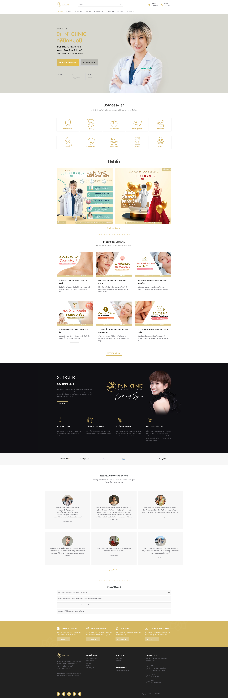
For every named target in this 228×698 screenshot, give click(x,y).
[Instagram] (63, 694)
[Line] (69, 694)
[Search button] (121, 4)
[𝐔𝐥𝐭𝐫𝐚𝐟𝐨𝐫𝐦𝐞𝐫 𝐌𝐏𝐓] (143, 196)
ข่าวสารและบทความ (99, 12)
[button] (114, 592)
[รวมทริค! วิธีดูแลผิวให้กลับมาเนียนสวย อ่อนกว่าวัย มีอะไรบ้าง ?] (153, 313)
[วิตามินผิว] (160, 142)
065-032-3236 (167, 5)
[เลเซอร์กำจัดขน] (114, 142)
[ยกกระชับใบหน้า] (68, 124)
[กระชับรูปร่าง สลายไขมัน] (160, 124)
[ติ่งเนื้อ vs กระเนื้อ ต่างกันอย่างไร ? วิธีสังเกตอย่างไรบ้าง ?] (75, 313)
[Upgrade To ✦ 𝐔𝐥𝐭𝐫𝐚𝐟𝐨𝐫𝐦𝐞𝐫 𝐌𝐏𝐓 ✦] (85, 196)
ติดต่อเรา (111, 12)
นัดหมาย (154, 3)
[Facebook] (58, 694)
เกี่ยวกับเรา (120, 12)
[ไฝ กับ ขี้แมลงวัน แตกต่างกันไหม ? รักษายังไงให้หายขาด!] (114, 264)
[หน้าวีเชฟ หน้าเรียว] (91, 142)
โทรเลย (166, 3)
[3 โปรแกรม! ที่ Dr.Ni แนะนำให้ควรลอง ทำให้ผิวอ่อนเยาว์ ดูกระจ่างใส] (114, 313)
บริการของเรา (78, 12)
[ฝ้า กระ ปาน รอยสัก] (114, 124)
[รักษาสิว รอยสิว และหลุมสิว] (91, 124)
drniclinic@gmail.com (157, 682)
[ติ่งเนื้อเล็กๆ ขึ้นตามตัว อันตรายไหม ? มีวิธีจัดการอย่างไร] (75, 264)
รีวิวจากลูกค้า (130, 12)
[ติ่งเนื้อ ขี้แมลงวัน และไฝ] (137, 124)
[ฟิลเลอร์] (68, 142)
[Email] (74, 694)
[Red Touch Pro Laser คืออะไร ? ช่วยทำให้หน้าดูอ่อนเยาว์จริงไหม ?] (153, 264)
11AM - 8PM (155, 5)
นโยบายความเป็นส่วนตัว (123, 671)
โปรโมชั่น (88, 12)
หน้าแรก (60, 12)
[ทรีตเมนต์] (137, 142)
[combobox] (98, 4)
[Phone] (79, 694)
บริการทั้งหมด (90, 661)
